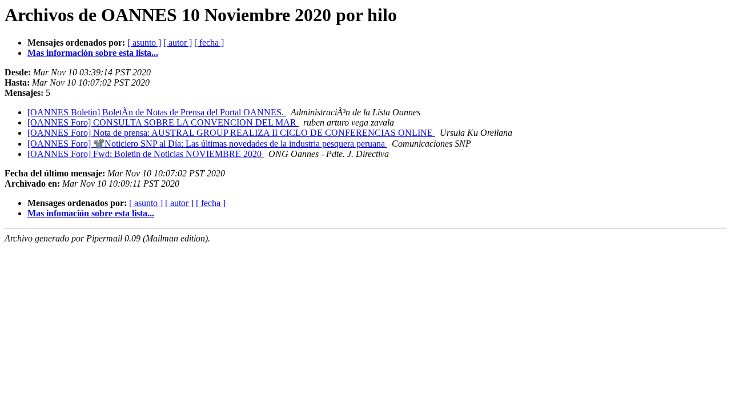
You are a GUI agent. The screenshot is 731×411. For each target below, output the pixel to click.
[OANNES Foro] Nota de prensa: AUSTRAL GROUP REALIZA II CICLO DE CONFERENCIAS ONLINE (231, 133)
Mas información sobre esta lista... (92, 53)
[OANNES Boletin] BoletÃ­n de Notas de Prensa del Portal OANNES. (156, 112)
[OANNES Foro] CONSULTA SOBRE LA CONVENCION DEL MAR (163, 122)
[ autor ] (177, 42)
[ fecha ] (209, 42)
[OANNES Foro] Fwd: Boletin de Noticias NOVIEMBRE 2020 (145, 154)
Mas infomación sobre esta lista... (90, 213)
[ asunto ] (144, 42)
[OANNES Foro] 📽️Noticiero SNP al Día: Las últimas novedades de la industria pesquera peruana (207, 143)
